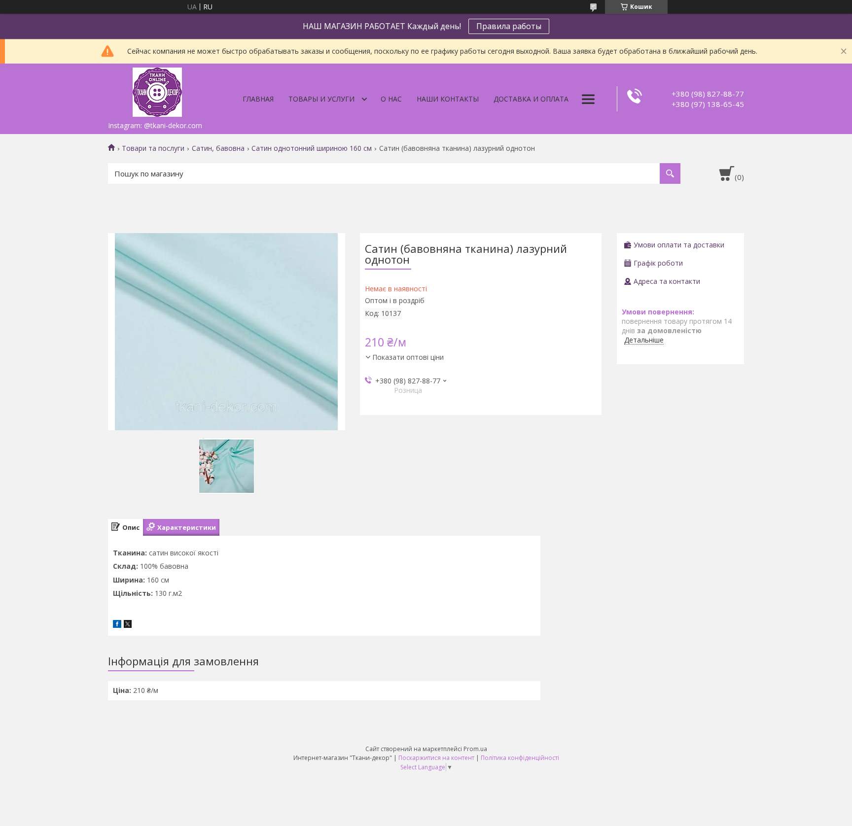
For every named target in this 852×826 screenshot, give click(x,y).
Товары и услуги (321, 98)
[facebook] (117, 625)
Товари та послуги (153, 148)
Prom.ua (475, 749)
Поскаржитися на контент (436, 758)
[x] (128, 625)
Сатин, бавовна (218, 148)
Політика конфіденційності (520, 758)
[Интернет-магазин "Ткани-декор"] (157, 90)
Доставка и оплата (531, 98)
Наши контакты (448, 98)
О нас (391, 98)
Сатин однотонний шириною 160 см (311, 148)
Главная (258, 98)
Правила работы (508, 26)
